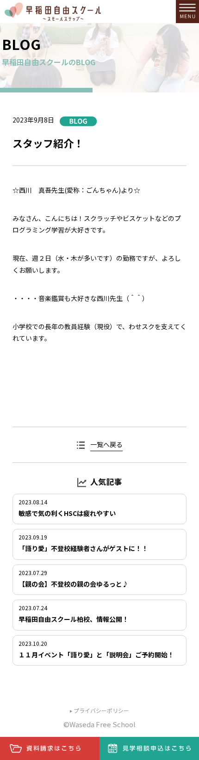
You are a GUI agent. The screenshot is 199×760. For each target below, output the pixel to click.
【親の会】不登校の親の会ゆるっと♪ (74, 583)
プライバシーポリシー (101, 710)
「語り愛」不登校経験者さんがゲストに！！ (83, 548)
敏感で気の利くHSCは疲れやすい (67, 513)
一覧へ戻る (106, 444)
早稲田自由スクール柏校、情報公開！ (74, 619)
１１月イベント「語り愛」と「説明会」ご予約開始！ (96, 654)
